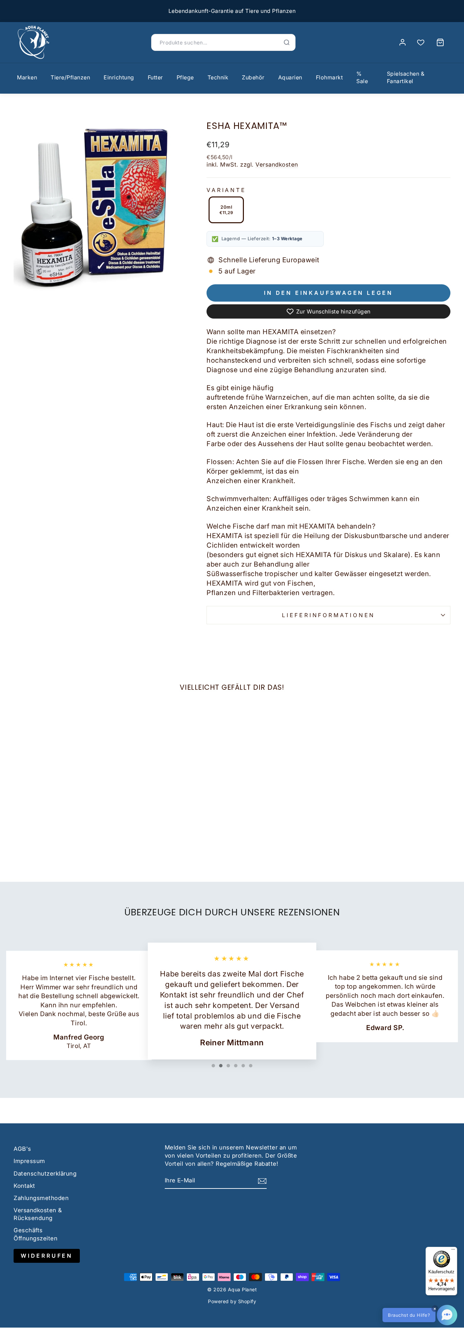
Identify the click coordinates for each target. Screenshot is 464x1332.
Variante (226, 190)
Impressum (29, 1161)
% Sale (362, 77)
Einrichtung (119, 77)
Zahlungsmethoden (41, 1198)
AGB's (22, 1148)
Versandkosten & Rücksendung (38, 1214)
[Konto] (402, 42)
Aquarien (290, 77)
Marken (27, 77)
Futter (155, 77)
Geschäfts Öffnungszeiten (35, 1234)
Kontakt (24, 1185)
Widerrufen (47, 1255)
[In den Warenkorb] (22, 804)
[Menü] (453, 1251)
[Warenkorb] (440, 42)
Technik (218, 77)
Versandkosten (276, 164)
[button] (419, 1315)
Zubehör (253, 77)
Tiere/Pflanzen (70, 77)
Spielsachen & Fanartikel (406, 77)
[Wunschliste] (420, 42)
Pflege (185, 77)
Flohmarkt (329, 77)
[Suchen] (287, 42)
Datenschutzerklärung (45, 1173)
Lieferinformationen (328, 615)
